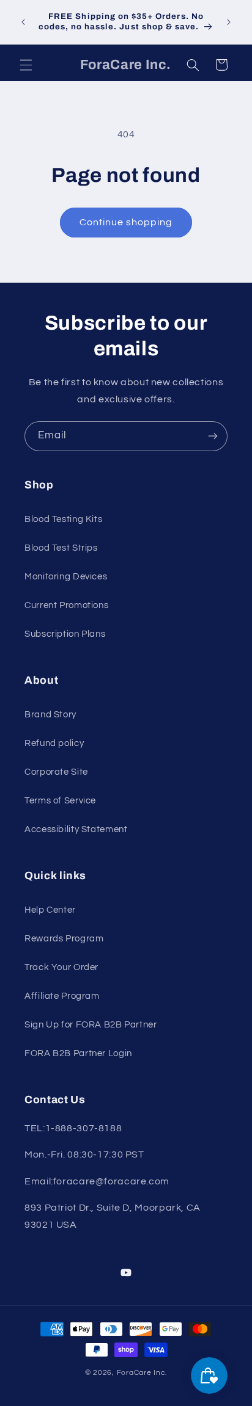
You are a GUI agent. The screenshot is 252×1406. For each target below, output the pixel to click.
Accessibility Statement (76, 829)
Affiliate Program (62, 996)
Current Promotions (66, 605)
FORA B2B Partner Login (78, 1053)
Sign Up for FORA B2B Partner (90, 1024)
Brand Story (50, 714)
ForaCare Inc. (142, 1372)
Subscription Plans (64, 634)
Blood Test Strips (61, 548)
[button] (26, 65)
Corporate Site (56, 772)
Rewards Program (63, 938)
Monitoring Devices (65, 576)
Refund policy (54, 743)
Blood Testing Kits (63, 519)
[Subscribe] (213, 436)
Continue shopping (126, 222)
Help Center (50, 910)
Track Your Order (61, 967)
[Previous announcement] (23, 22)
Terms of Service (60, 800)
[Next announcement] (228, 22)
